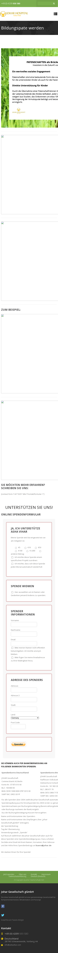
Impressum (46, 874)
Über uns (22, 874)
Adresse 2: (15, 695)
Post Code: (15, 722)
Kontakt (34, 874)
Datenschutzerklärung (17, 876)
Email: (13, 639)
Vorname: (15, 620)
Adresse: (14, 686)
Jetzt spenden (8, 874)
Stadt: (13, 705)
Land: (13, 714)
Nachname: (16, 630)
